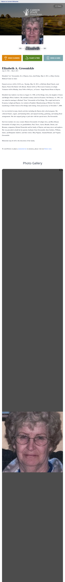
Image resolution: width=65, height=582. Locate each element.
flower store (47, 149)
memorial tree (22, 149)
